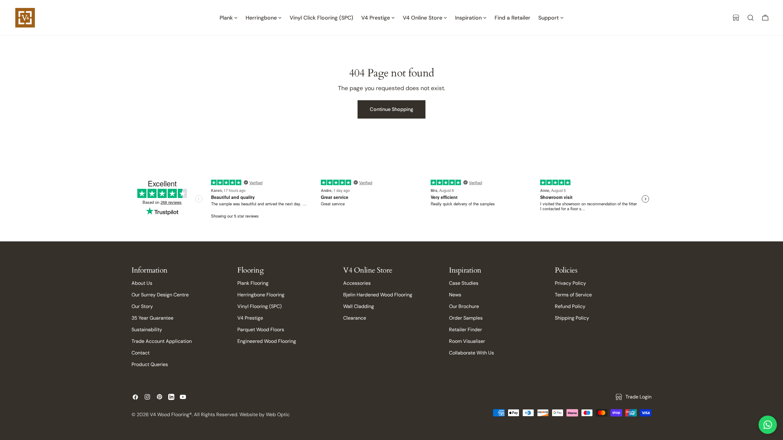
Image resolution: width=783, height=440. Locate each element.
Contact (141, 353)
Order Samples (466, 318)
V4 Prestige (250, 318)
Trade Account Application (162, 341)
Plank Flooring (253, 283)
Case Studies (463, 283)
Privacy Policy (570, 283)
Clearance (354, 318)
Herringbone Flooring (260, 295)
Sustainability (147, 329)
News (455, 295)
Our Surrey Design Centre (160, 295)
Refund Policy (570, 306)
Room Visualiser (467, 341)
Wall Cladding (358, 306)
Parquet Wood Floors (260, 329)
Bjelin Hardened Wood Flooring (377, 295)
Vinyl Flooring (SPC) (259, 306)
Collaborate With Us (471, 353)
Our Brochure (464, 306)
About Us (142, 283)
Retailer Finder (465, 329)
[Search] (750, 18)
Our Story (142, 306)
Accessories (357, 283)
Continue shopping (391, 109)
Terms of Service (573, 295)
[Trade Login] (736, 18)
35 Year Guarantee (152, 318)
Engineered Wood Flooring (266, 341)
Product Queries (150, 364)
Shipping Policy (572, 318)
